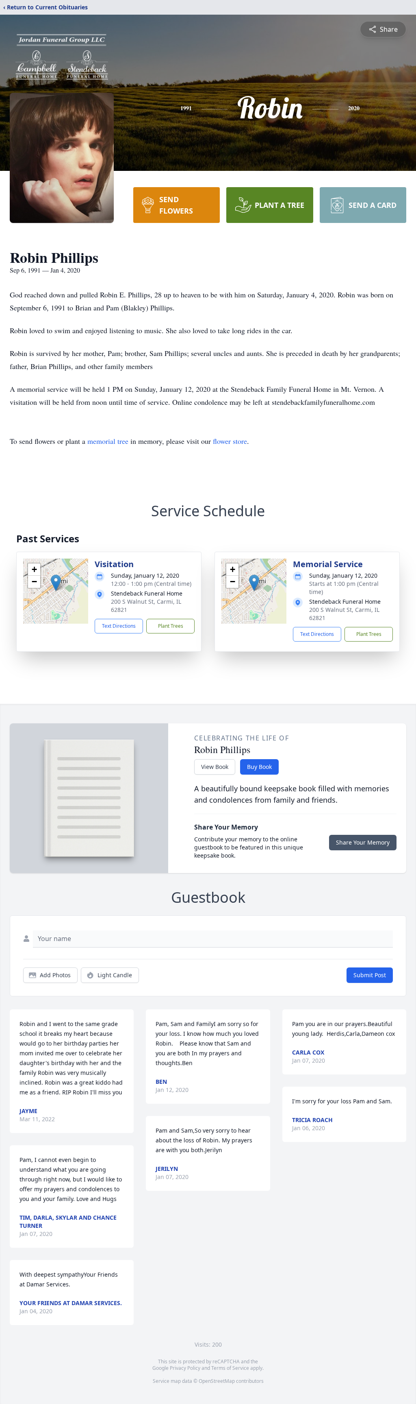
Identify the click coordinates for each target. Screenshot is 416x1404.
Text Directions (119, 625)
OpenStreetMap (217, 1381)
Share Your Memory (363, 842)
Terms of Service (230, 1368)
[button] (56, 582)
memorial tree (107, 441)
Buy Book (259, 767)
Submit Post (369, 975)
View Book (214, 767)
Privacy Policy (185, 1368)
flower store (230, 441)
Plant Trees (170, 625)
